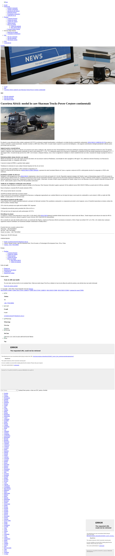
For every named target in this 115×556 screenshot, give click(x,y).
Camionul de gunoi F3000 (76, 290)
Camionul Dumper (12, 18)
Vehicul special (11, 23)
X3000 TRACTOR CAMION (37, 290)
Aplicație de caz (11, 15)
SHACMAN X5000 (63, 290)
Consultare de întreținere (13, 33)
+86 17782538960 (9, 303)
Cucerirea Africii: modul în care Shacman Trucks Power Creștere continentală (24, 89)
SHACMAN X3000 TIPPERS (30, 170)
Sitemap (31, 289)
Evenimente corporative (13, 14)
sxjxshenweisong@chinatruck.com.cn (14, 316)
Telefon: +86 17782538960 (11, 244)
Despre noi (7, 6)
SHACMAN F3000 (51, 290)
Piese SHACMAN (16, 27)
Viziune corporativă (12, 9)
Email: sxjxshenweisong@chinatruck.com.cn (16, 241)
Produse (6, 17)
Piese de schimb (11, 24)
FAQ (5, 41)
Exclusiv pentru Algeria (13, 29)
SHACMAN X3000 (6, 290)
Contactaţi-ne (7, 43)
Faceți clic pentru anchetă (11, 286)
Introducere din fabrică (13, 11)
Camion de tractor (12, 20)
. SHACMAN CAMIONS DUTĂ (96, 142)
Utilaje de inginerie (16, 26)
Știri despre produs (12, 39)
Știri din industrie (12, 38)
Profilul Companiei (12, 8)
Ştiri (5, 35)
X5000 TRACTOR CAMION (20, 290)
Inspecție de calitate (12, 32)
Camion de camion (12, 21)
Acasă (5, 5)
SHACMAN (24, 176)
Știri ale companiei (12, 36)
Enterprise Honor (12, 12)
